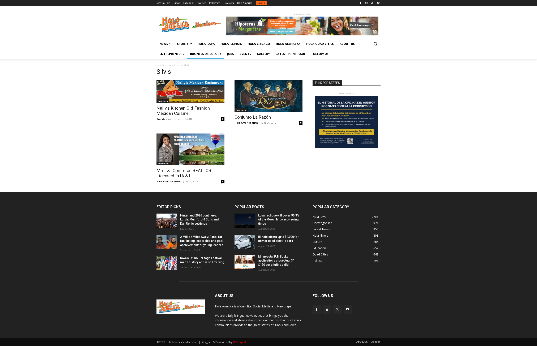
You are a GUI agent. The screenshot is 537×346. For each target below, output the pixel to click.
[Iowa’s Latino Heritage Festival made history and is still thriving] (166, 263)
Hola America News (246, 122)
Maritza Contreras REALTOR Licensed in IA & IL (183, 173)
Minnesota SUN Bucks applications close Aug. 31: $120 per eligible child (276, 260)
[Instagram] (366, 3)
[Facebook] (360, 3)
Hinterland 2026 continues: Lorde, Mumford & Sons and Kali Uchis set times (199, 219)
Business (163, 101)
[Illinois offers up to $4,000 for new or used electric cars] (245, 242)
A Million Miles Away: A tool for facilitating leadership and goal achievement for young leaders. (202, 241)
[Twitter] (372, 3)
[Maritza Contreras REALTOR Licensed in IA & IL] (190, 149)
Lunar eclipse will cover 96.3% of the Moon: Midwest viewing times (278, 219)
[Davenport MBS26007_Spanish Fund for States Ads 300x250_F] (346, 147)
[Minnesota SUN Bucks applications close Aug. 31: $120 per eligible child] (245, 262)
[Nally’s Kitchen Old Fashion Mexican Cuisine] (190, 91)
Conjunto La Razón (253, 117)
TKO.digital (239, 342)
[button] (375, 44)
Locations (173, 65)
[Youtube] (378, 3)
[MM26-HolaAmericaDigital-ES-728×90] (302, 34)
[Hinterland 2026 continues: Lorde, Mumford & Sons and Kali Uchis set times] (166, 221)
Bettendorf (163, 163)
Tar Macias (163, 119)
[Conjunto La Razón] (268, 96)
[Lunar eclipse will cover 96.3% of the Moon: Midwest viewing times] (245, 221)
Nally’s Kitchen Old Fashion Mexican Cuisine (183, 111)
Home (160, 65)
